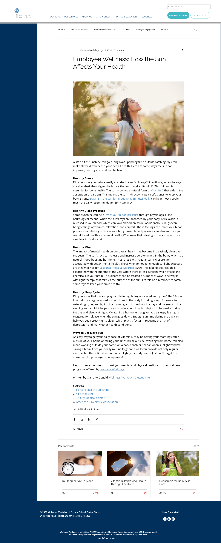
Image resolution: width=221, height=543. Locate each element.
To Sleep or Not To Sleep (77, 480)
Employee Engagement (145, 29)
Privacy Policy (78, 512)
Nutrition (126, 29)
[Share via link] (96, 419)
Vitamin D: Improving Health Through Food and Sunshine (128, 482)
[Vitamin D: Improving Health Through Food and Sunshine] (128, 463)
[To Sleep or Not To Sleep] (80, 463)
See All (196, 445)
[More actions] (182, 50)
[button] (71, 15)
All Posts (61, 29)
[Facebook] (165, 519)
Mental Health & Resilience (105, 29)
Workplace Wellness (79, 29)
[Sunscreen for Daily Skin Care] (177, 463)
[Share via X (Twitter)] (81, 419)
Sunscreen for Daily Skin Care (174, 482)
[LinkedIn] (169, 519)
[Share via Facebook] (74, 419)
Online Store (93, 512)
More (163, 29)
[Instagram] (173, 519)
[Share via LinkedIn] (89, 419)
